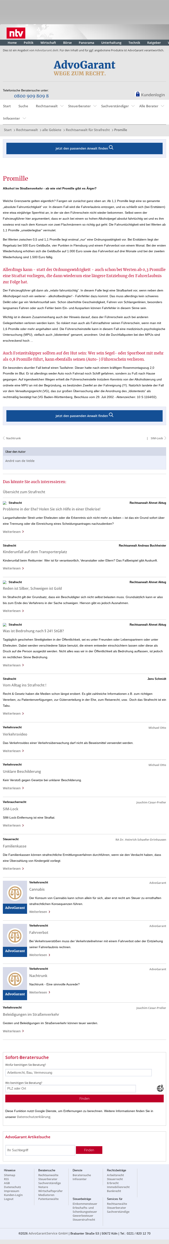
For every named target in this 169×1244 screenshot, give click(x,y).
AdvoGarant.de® (46, 50)
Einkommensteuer (85, 1204)
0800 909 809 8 (31, 96)
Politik (28, 43)
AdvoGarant (157, 883)
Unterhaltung (111, 43)
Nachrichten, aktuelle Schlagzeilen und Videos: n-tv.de (16, 32)
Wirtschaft (48, 43)
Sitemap (9, 1175)
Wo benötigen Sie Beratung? (23, 1083)
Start (7, 106)
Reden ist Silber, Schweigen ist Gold (32, 588)
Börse (67, 43)
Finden (84, 1098)
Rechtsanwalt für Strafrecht (88, 130)
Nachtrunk (13, 438)
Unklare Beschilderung (22, 771)
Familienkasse (14, 846)
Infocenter (11, 118)
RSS (6, 1179)
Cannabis (37, 889)
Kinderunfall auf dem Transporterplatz (35, 551)
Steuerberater (79, 106)
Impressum (11, 1191)
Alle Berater (148, 106)
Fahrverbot (38, 932)
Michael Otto (157, 728)
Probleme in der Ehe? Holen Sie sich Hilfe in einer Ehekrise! (51, 509)
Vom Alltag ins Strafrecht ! (24, 685)
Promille (120, 130)
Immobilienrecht (118, 1187)
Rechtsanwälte (48, 1175)
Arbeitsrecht (115, 1175)
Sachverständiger (115, 106)
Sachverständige (49, 1183)
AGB (7, 1183)
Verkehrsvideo (15, 734)
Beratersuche (82, 1175)
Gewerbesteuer (83, 1216)
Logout (8, 1199)
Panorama (86, 43)
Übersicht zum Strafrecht (24, 491)
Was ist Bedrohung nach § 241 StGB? (33, 630)
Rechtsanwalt (47, 106)
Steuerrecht (115, 1179)
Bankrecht (114, 1191)
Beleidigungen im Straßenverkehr (31, 1014)
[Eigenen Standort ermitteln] (160, 1088)
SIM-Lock (156, 438)
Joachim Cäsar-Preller (151, 802)
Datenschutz (12, 1187)
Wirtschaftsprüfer (50, 1191)
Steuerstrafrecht (84, 1220)
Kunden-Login (13, 1195)
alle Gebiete (51, 130)
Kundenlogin (153, 94)
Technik (134, 43)
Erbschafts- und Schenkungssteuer (85, 1210)
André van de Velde (20, 461)
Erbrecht (113, 1183)
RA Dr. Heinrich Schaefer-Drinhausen (141, 840)
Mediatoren (46, 1195)
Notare (43, 1187)
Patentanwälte (48, 1199)
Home (12, 43)
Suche (23, 106)
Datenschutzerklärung (33, 1117)
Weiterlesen (12, 532)
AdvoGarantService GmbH (48, 1233)
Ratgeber (154, 43)
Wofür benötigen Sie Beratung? (25, 1065)
